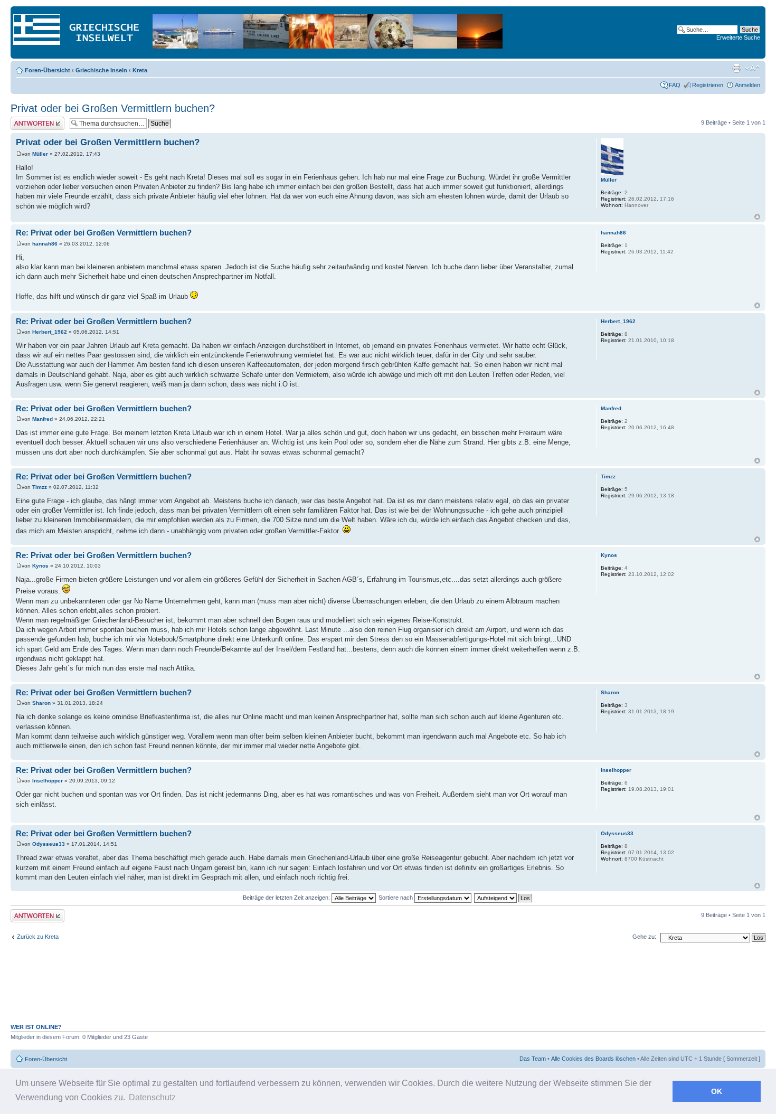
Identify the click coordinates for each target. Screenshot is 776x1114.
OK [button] (716, 1091)
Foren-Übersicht (47, 70)
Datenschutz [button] (152, 1097)
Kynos (40, 566)
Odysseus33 (48, 844)
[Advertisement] (388, 988)
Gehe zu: (644, 936)
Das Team (532, 1058)
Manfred (42, 419)
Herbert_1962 (49, 332)
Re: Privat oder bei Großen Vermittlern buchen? (104, 232)
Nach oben (757, 217)
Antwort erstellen (32, 120)
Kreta (140, 70)
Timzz (39, 487)
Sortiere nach (396, 897)
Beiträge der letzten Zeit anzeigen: (287, 897)
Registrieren (707, 85)
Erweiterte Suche (738, 37)
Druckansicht (736, 68)
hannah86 (45, 244)
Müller (40, 154)
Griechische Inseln (101, 70)
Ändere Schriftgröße (752, 68)
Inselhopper (47, 780)
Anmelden (747, 85)
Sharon (41, 703)
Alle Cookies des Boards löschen (593, 1058)
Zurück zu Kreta (38, 936)
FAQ (674, 85)
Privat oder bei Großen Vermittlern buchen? (113, 108)
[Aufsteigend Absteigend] (503, 897)
